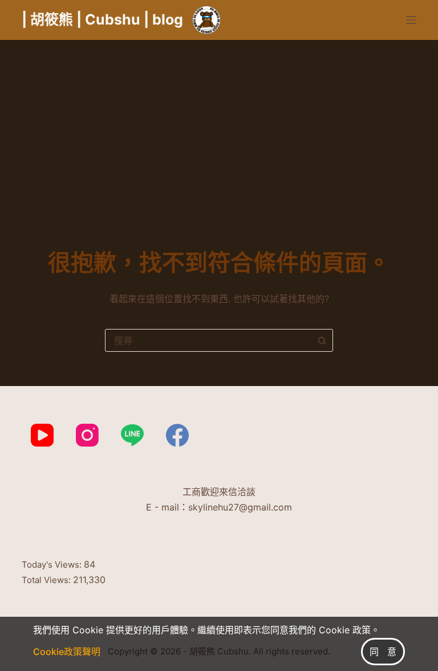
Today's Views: (53, 564)
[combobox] (208, 340)
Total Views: (47, 579)
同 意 (383, 651)
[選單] (411, 20)
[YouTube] (42, 435)
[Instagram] (87, 435)
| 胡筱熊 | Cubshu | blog (102, 19)
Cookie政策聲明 (66, 651)
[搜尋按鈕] (321, 340)
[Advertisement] (219, 126)
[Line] (132, 435)
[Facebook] (177, 435)
